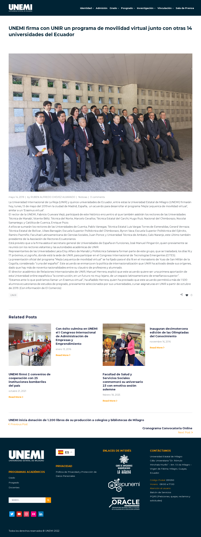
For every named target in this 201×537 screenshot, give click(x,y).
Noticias (82, 197)
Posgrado (14, 482)
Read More (15, 397)
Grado (12, 477)
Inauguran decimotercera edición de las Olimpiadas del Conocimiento (169, 332)
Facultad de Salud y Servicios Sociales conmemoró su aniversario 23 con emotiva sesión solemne (123, 382)
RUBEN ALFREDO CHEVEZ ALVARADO (53, 197)
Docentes (14, 487)
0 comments (97, 197)
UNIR (13, 295)
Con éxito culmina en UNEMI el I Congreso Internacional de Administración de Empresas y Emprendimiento (77, 336)
